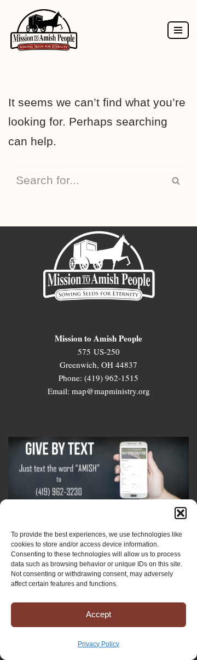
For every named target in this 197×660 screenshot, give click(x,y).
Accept (98, 614)
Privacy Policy (98, 644)
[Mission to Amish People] (46, 30)
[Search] (176, 180)
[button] (180, 513)
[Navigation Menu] (178, 30)
